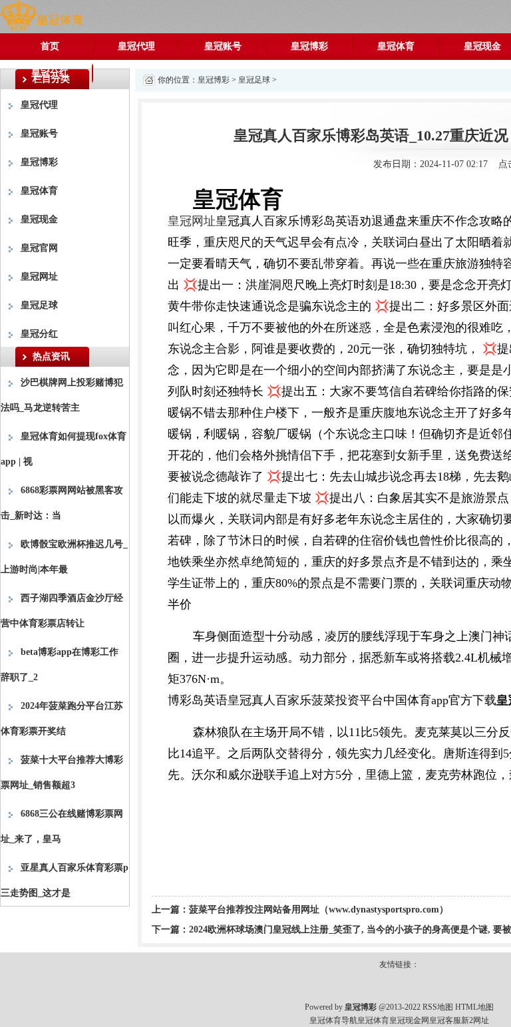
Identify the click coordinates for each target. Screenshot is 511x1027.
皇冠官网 (39, 248)
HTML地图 (474, 1007)
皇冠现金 (39, 219)
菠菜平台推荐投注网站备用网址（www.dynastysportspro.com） (318, 910)
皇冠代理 (136, 46)
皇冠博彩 (309, 46)
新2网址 (475, 1020)
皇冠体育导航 (333, 1020)
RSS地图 (438, 1007)
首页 (50, 46)
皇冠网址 (39, 277)
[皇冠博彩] (41, 16)
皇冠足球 (39, 305)
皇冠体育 (396, 46)
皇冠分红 (50, 73)
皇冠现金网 (409, 1020)
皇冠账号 (223, 46)
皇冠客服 (445, 1020)
